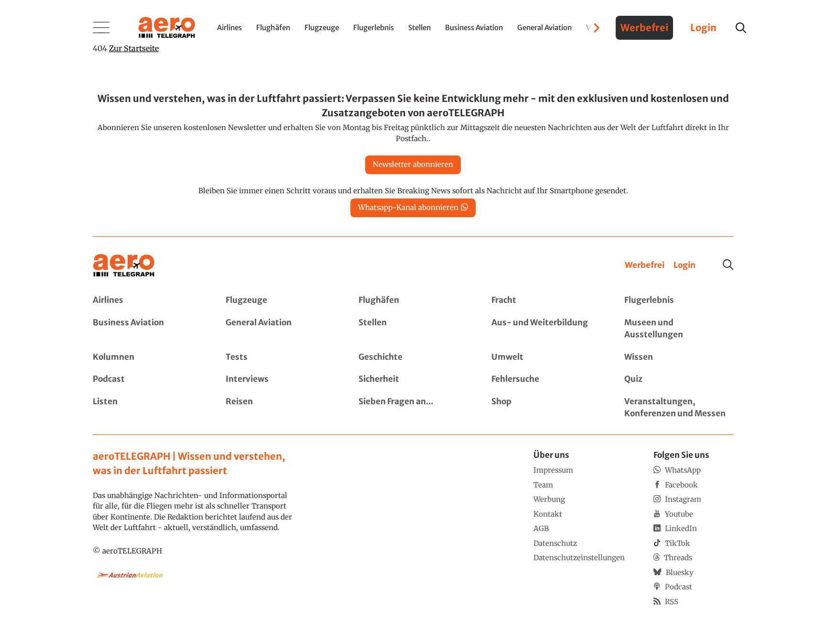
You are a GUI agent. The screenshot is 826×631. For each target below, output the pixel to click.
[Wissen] (678, 357)
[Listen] (147, 408)
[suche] (741, 28)
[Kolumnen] (147, 357)
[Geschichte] (413, 357)
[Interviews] (280, 379)
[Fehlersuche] (545, 379)
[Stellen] (413, 329)
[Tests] (280, 357)
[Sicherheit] (413, 379)
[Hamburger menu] (101, 27)
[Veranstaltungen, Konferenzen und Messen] (678, 408)
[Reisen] (280, 408)
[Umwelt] (545, 357)
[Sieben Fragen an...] (413, 408)
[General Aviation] (280, 329)
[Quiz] (678, 379)
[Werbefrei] (644, 265)
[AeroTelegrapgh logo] (124, 265)
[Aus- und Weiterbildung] (545, 329)
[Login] (685, 265)
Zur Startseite (134, 48)
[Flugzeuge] (280, 300)
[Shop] (545, 408)
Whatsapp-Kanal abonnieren (408, 207)
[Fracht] (545, 300)
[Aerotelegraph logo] (167, 26)
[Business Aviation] (147, 329)
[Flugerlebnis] (678, 300)
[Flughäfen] (413, 300)
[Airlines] (147, 300)
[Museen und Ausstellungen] (678, 329)
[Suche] (728, 264)
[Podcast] (147, 379)
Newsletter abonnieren (413, 164)
